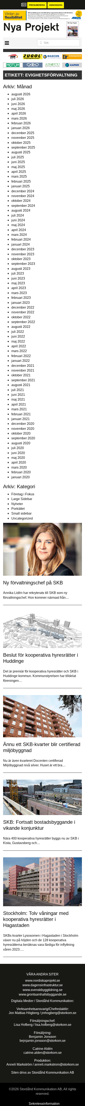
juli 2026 (17, 99)
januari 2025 (20, 186)
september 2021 (23, 380)
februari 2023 (21, 297)
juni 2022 (18, 336)
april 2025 (18, 171)
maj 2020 (18, 457)
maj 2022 (18, 341)
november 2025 (22, 137)
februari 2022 (21, 356)
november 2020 (22, 428)
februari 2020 (21, 472)
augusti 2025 (20, 152)
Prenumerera (37, 5)
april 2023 (18, 288)
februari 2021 (21, 414)
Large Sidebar (21, 499)
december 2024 (22, 191)
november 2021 (22, 370)
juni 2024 (18, 220)
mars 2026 (19, 118)
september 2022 (23, 322)
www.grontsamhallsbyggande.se (42, 994)
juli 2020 (17, 448)
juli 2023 (17, 273)
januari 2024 (20, 244)
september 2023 (23, 263)
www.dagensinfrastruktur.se (42, 985)
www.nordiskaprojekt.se (42, 980)
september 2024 (23, 205)
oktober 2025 (21, 142)
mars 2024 (19, 234)
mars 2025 (19, 176)
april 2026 (18, 113)
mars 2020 (19, 467)
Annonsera (55, 5)
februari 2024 (21, 239)
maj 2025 (18, 167)
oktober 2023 (21, 259)
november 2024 (22, 196)
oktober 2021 (21, 375)
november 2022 (22, 312)
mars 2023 (19, 293)
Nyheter (17, 504)
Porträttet (18, 508)
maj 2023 (18, 283)
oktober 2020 (21, 433)
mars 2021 (19, 409)
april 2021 (18, 404)
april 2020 (18, 462)
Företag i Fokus (22, 494)
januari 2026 (20, 128)
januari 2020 (20, 477)
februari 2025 (21, 181)
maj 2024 (18, 225)
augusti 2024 (20, 210)
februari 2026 (21, 123)
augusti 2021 (20, 385)
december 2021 (22, 365)
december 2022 (22, 307)
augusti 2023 (20, 268)
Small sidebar (21, 513)
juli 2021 (17, 390)
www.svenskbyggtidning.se (43, 990)
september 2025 (23, 147)
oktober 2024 (21, 200)
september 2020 (23, 438)
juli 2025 (17, 157)
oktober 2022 (21, 317)
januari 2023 (20, 302)
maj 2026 (18, 108)
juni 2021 (18, 394)
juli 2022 (17, 331)
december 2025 (22, 133)
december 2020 (22, 423)
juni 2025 (18, 162)
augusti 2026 (20, 94)
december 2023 (22, 249)
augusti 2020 (20, 443)
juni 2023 (18, 278)
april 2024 (18, 230)
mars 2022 (19, 351)
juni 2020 (18, 453)
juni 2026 (18, 104)
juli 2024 (17, 215)
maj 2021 (18, 399)
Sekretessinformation (44, 1103)
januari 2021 (20, 419)
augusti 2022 (20, 326)
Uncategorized (22, 518)
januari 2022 (20, 360)
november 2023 (22, 254)
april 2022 (18, 346)
